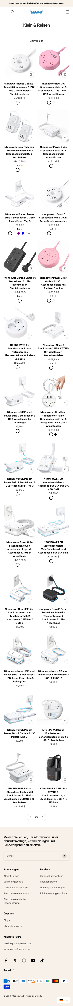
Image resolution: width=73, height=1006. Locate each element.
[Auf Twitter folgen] (15, 960)
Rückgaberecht (48, 881)
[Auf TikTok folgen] (42, 960)
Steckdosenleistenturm (16, 893)
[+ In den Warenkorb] (31, 74)
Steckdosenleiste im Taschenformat (15, 901)
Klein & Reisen (11, 876)
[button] (63, 1000)
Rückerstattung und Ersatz (54, 893)
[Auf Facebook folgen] (6, 960)
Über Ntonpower (13, 926)
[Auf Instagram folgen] (24, 960)
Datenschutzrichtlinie (51, 876)
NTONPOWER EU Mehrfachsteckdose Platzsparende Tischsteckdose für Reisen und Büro (20, 352)
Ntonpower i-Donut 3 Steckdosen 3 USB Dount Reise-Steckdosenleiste (53, 218)
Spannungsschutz (13, 881)
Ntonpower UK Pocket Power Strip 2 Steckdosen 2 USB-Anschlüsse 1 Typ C (19, 482)
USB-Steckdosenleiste (16, 887)
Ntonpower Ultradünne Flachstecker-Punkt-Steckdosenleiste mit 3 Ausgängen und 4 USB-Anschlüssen (53, 419)
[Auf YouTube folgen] (33, 960)
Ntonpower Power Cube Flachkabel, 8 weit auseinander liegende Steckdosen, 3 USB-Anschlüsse (19, 549)
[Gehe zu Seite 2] (42, 817)
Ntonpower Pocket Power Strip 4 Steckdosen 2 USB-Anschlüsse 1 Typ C (20, 218)
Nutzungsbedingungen (52, 887)
